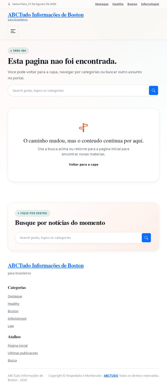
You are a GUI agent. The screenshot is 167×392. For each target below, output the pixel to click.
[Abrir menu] (13, 31)
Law (11, 326)
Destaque (102, 4)
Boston (132, 4)
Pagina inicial (18, 345)
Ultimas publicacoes (23, 353)
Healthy (118, 4)
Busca (12, 360)
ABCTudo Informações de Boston (46, 265)
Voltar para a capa (83, 164)
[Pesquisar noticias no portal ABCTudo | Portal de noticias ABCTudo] (153, 90)
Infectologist (150, 4)
